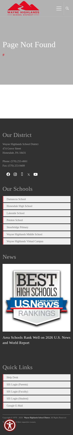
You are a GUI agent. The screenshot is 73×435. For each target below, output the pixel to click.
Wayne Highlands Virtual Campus (25, 241)
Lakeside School (15, 213)
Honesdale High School (19, 206)
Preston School (15, 220)
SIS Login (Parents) (17, 384)
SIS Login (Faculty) (17, 391)
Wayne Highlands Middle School (24, 234)
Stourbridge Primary (17, 227)
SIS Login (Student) (17, 398)
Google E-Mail (15, 405)
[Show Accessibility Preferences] (9, 425)
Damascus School (16, 199)
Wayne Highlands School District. (37, 418)
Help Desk (12, 377)
